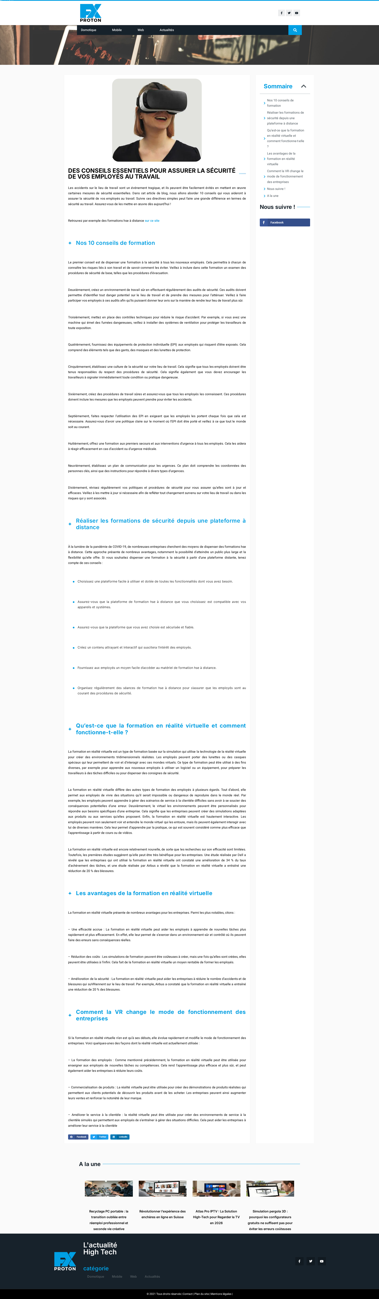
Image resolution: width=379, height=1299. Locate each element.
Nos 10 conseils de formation (280, 103)
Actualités (167, 30)
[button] (295, 30)
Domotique (88, 30)
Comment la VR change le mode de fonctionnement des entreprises (285, 176)
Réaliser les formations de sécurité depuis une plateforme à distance (285, 118)
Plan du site (201, 1294)
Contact (188, 1294)
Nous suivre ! (276, 189)
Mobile (117, 30)
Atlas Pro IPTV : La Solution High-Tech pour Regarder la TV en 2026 (216, 1217)
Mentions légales (221, 1294)
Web (141, 30)
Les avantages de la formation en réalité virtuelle (281, 159)
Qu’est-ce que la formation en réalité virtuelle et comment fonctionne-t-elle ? (285, 138)
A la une (273, 195)
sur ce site (152, 220)
